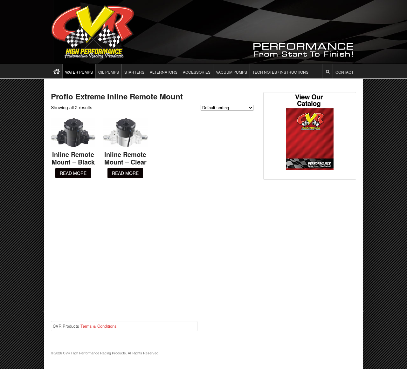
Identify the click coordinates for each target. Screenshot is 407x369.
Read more (73, 173)
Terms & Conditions (98, 326)
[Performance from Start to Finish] (92, 55)
